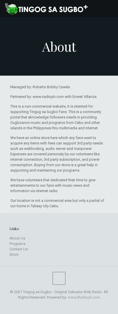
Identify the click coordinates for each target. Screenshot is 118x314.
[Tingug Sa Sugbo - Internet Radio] (48, 8)
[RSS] (63, 305)
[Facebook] (55, 305)
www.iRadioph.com (84, 297)
